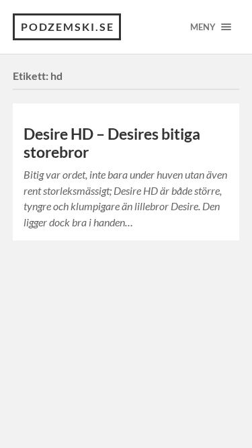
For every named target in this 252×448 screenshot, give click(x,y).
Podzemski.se (67, 26)
